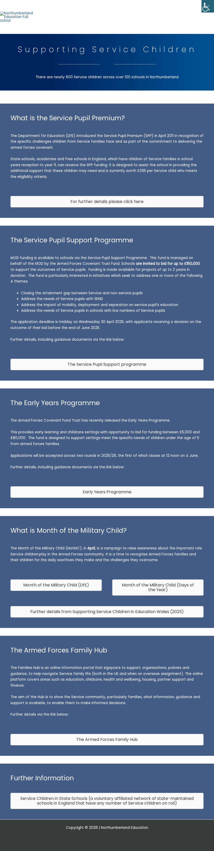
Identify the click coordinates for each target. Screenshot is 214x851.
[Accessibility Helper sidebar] (207, 6)
